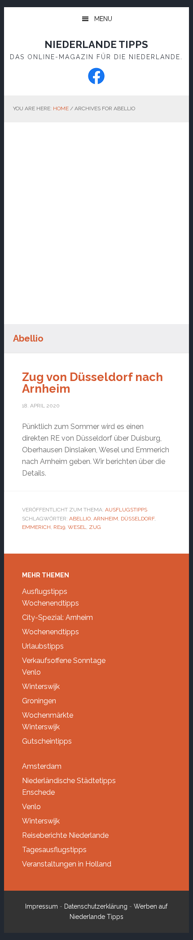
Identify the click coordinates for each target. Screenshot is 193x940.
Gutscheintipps (47, 741)
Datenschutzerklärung (95, 906)
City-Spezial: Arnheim (57, 617)
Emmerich (36, 527)
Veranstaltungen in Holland (66, 864)
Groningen (39, 701)
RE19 (59, 527)
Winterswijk (41, 686)
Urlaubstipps (43, 646)
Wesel (77, 527)
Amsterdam (41, 766)
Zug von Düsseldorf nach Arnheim (92, 382)
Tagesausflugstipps (54, 849)
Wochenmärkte (47, 715)
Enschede (38, 792)
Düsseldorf (137, 518)
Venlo (31, 672)
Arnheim (105, 518)
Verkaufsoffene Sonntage (63, 660)
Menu (103, 18)
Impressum (41, 906)
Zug (95, 527)
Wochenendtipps (50, 603)
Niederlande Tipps (96, 44)
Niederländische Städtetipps (69, 780)
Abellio (80, 518)
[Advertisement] (96, 223)
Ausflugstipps (126, 510)
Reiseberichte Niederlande (65, 835)
